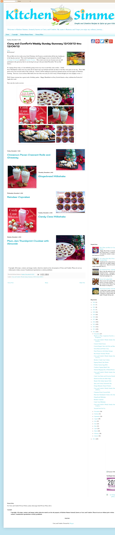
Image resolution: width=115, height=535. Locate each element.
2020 (94, 312)
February (96, 433)
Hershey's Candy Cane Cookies (102, 360)
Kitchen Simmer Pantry (26, 35)
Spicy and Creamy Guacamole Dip (102, 383)
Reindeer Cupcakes (18, 197)
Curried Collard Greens (100, 344)
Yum (8, 50)
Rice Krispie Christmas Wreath (102, 353)
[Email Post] (38, 274)
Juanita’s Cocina (30, 60)
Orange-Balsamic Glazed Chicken (102, 386)
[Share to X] (44, 274)
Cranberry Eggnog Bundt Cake (102, 367)
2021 (94, 309)
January (96, 436)
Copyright (15, 35)
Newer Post (10, 283)
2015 (94, 324)
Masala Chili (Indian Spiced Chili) (102, 381)
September (97, 416)
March (96, 431)
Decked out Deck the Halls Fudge (102, 378)
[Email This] (41, 274)
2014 (94, 327)
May (95, 426)
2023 (94, 305)
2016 (94, 322)
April (95, 428)
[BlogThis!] (43, 274)
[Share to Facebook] (46, 274)
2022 (94, 307)
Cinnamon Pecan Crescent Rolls (102, 392)
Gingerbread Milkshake (51, 176)
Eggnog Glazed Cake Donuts (101, 362)
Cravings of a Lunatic (13, 60)
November (97, 411)
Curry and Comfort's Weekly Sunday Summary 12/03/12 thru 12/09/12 (27, 277)
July (95, 421)
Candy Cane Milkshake (52, 216)
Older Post (82, 283)
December (97, 334)
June (95, 424)
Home (7, 35)
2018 (94, 317)
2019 (94, 314)
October (96, 414)
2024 (94, 302)
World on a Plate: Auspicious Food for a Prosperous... (104, 336)
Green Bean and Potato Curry (101, 348)
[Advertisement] (103, 214)
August (96, 419)
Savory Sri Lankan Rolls (106, 279)
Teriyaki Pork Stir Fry (99, 408)
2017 (94, 319)
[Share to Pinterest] (48, 274)
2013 (94, 329)
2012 (94, 331)
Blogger (72, 523)
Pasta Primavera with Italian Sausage (103, 351)
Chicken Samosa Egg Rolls (101, 365)
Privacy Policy (39, 35)
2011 (94, 439)
